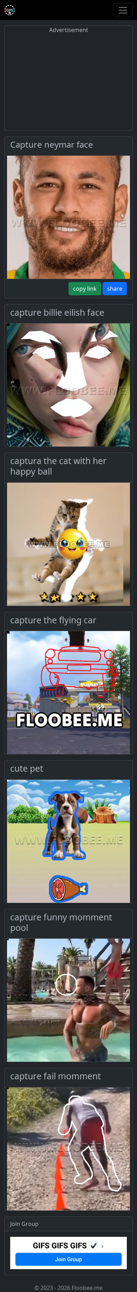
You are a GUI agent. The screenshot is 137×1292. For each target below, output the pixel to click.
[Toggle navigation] (123, 10)
